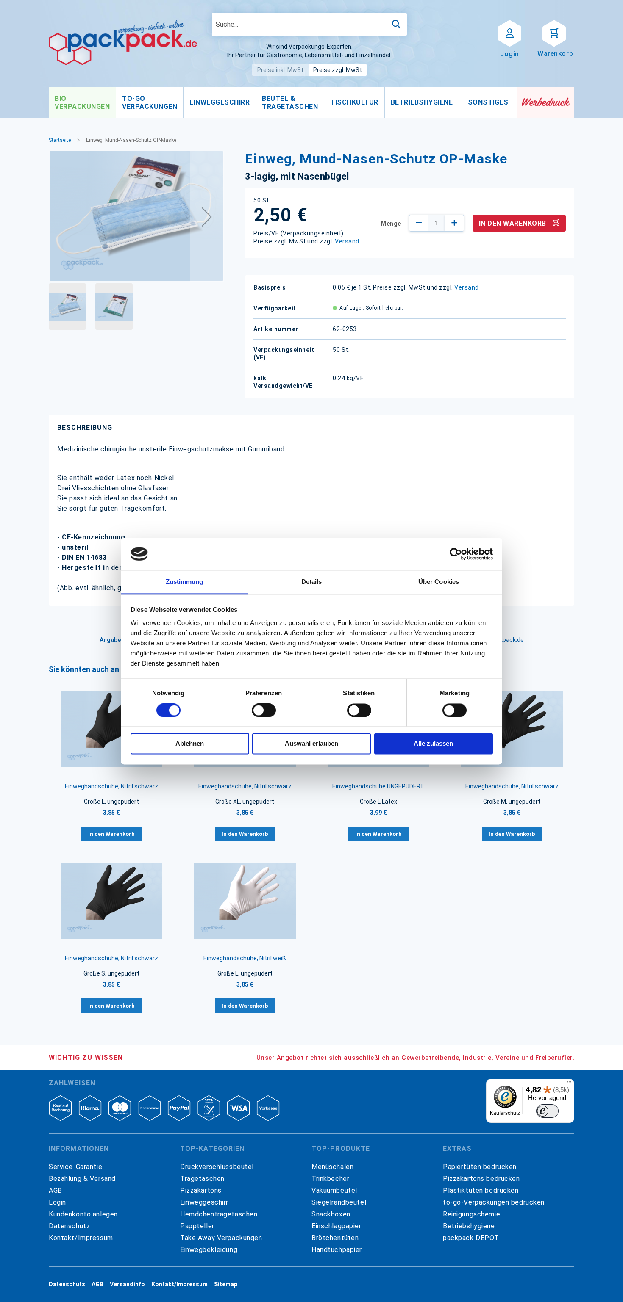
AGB (55, 1190)
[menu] (283, 102)
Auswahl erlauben (311, 743)
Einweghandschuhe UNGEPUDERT (378, 786)
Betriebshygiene (469, 1226)
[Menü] (569, 1084)
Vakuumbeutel (334, 1190)
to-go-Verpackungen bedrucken (494, 1202)
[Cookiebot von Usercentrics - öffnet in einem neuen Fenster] (456, 553)
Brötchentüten (335, 1238)
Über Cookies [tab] (438, 582)
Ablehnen (189, 743)
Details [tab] (311, 582)
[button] (207, 216)
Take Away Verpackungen (221, 1238)
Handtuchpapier (337, 1250)
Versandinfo (127, 1284)
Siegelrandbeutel (339, 1202)
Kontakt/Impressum (81, 1238)
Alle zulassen (433, 743)
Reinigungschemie (471, 1214)
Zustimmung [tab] (184, 582)
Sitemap (225, 1284)
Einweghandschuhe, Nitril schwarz (111, 786)
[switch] (264, 711)
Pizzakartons (201, 1190)
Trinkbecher (330, 1179)
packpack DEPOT (471, 1238)
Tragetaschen (202, 1179)
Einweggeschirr (204, 1202)
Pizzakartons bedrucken (481, 1179)
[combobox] (309, 24)
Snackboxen (331, 1214)
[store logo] (123, 42)
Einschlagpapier (337, 1226)
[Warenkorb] (554, 33)
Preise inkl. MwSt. (281, 69)
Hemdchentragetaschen (218, 1214)
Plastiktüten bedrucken (481, 1190)
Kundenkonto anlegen (83, 1214)
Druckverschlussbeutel (217, 1167)
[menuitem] (82, 102)
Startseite (60, 140)
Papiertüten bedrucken (480, 1167)
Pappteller (197, 1226)
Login (57, 1202)
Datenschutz (69, 1226)
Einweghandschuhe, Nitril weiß (244, 958)
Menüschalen (332, 1167)
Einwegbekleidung (208, 1250)
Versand (347, 241)
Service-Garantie (75, 1167)
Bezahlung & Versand (82, 1179)
